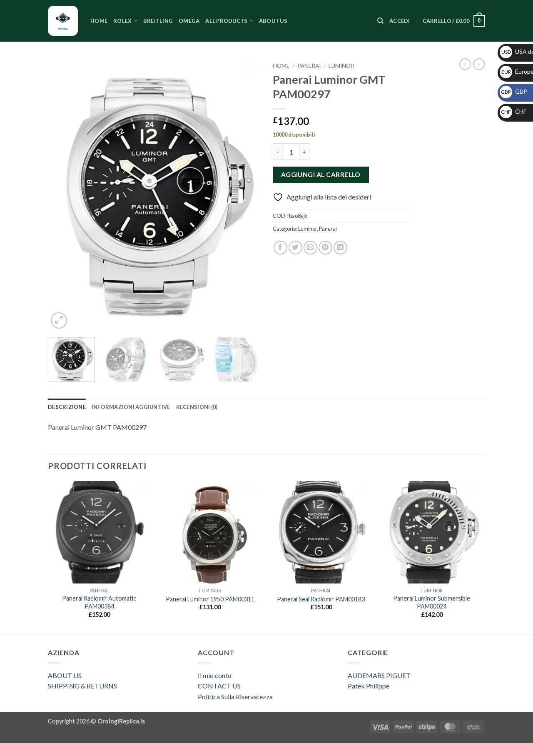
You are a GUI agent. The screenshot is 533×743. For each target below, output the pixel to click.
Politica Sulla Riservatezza (235, 697)
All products (226, 20)
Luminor (341, 65)
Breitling (158, 20)
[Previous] (62, 194)
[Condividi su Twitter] (295, 247)
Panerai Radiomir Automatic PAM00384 (99, 602)
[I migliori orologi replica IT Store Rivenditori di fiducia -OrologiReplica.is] (63, 21)
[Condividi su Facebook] (280, 247)
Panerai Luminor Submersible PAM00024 (431, 602)
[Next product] (465, 64)
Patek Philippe (368, 686)
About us (273, 20)
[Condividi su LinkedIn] (340, 247)
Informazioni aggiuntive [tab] (131, 407)
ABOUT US (65, 675)
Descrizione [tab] (67, 407)
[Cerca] (380, 21)
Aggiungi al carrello (321, 174)
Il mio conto (215, 675)
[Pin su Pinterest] (325, 247)
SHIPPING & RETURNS (82, 686)
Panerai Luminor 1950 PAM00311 (210, 599)
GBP (514, 91)
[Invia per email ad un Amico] (310, 247)
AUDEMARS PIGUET (379, 675)
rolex (122, 20)
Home (98, 20)
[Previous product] (479, 64)
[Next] (245, 194)
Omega (189, 20)
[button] (399, 20)
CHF (513, 111)
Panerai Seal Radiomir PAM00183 (321, 599)
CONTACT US (219, 686)
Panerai (309, 65)
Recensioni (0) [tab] (197, 407)
